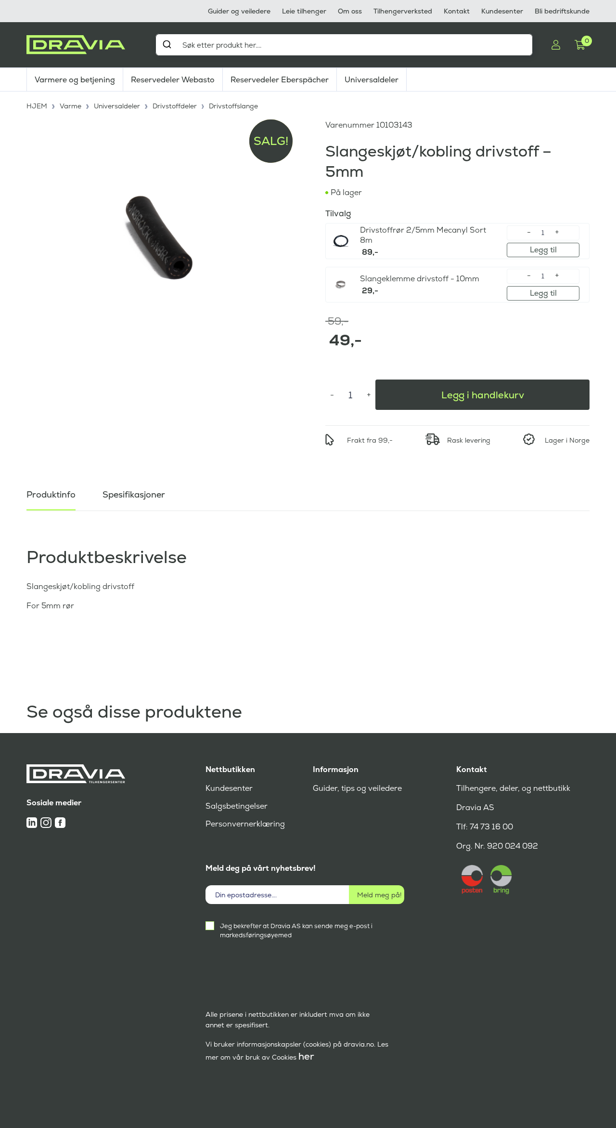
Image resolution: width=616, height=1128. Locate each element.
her (306, 1056)
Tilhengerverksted (402, 11)
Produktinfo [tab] (51, 494)
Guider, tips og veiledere (357, 788)
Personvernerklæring (245, 824)
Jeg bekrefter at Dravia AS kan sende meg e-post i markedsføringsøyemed (296, 930)
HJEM (36, 106)
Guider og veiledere (239, 11)
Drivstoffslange (233, 106)
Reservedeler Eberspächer (280, 80)
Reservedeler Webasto (173, 80)
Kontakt (457, 11)
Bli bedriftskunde (562, 11)
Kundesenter (502, 11)
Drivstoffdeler (175, 106)
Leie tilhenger (304, 11)
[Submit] (166, 44)
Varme (70, 106)
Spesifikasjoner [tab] (134, 494)
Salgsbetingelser (236, 806)
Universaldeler (371, 80)
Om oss (350, 11)
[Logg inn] (556, 45)
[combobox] (344, 45)
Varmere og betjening (75, 80)
